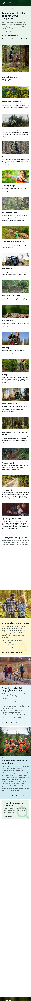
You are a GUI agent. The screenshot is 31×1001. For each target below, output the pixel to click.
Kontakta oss (8, 817)
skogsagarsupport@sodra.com (17, 647)
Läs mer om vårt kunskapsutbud (13, 796)
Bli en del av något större (10, 723)
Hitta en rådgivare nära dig (11, 652)
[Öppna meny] (27, 3)
